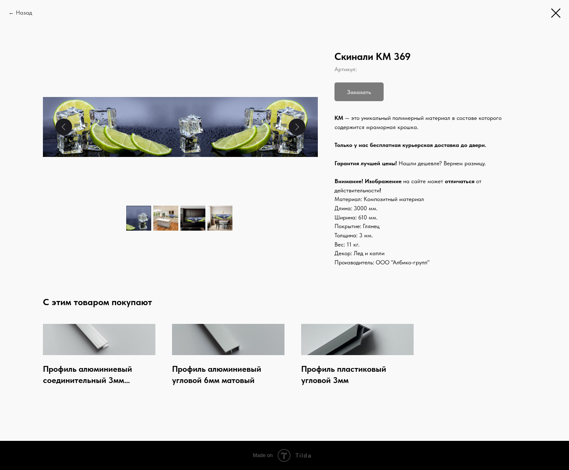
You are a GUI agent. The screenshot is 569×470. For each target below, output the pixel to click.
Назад (24, 12)
